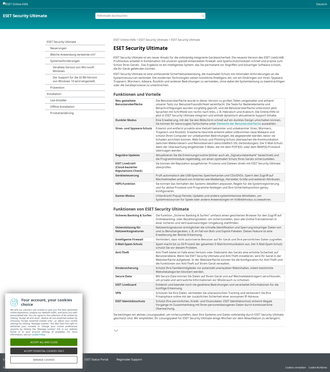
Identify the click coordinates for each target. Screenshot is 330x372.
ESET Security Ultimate (25, 15)
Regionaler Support (129, 359)
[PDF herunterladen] (278, 46)
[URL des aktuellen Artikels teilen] (273, 46)
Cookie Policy (38, 334)
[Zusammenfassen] (283, 46)
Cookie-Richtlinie (318, 367)
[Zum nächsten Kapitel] (116, 330)
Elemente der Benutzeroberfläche (239, 124)
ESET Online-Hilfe (124, 40)
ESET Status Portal (96, 359)
